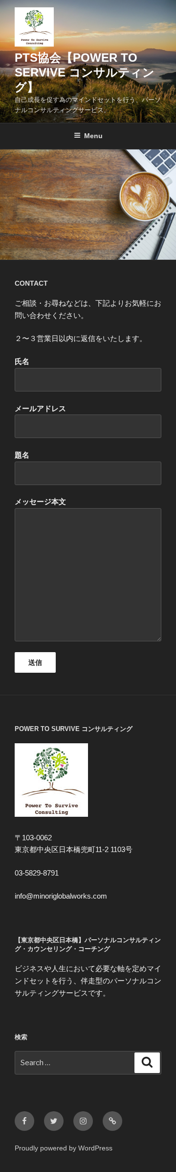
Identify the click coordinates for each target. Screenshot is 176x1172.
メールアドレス (40, 408)
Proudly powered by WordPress (63, 1148)
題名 (22, 455)
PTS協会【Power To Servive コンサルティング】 (84, 72)
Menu (93, 136)
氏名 (22, 361)
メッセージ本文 (40, 501)
